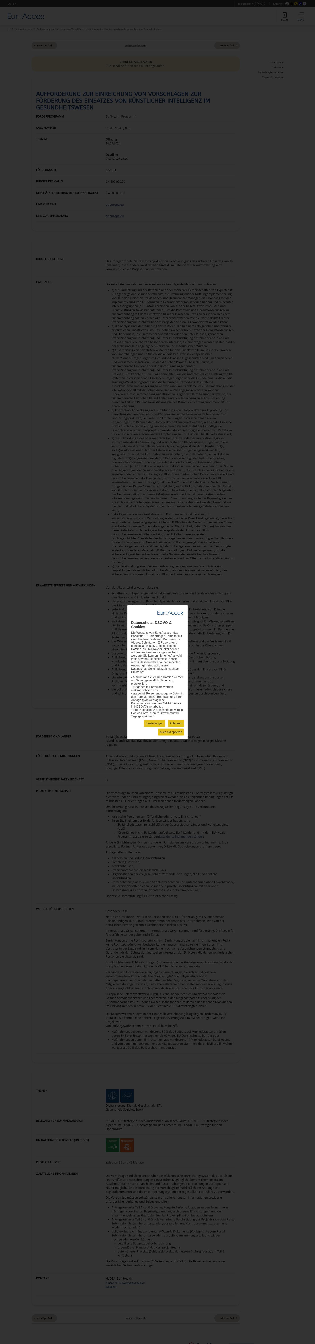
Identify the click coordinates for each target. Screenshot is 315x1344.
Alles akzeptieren (171, 731)
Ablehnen (176, 723)
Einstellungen (154, 723)
